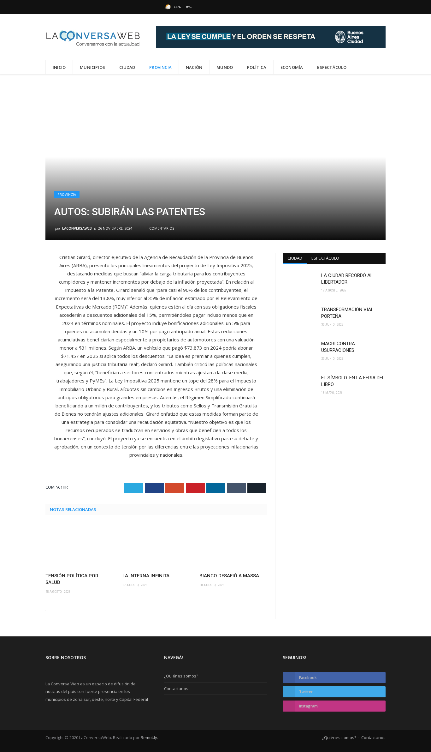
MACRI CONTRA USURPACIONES (338, 347)
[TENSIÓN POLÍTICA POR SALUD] (79, 546)
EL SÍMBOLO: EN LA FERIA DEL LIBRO (353, 381)
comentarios (161, 228)
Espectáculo (331, 67)
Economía (291, 67)
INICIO (59, 67)
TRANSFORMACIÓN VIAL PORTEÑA (347, 313)
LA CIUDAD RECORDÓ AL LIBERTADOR (347, 279)
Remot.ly (149, 737)
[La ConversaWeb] (92, 37)
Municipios (92, 67)
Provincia (160, 67)
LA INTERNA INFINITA (145, 576)
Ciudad (127, 67)
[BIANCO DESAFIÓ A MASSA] (233, 546)
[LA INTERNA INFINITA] (156, 546)
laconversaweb (77, 228)
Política (256, 67)
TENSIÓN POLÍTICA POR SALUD (71, 579)
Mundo (224, 67)
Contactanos (176, 688)
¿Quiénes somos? (181, 676)
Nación (194, 67)
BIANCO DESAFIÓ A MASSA (229, 576)
